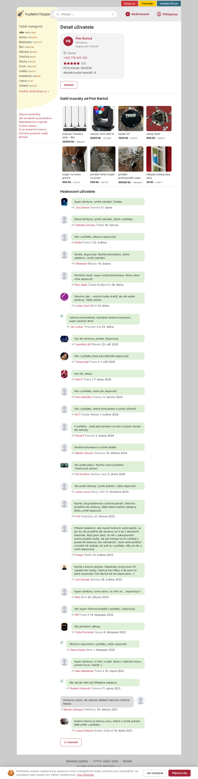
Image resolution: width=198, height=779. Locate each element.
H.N (77, 516)
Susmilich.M (82, 344)
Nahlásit (69, 84)
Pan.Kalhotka (83, 397)
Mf (77, 614)
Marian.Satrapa (73, 709)
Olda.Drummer (84, 632)
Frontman (147, 3)
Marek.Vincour (84, 453)
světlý (106, 760)
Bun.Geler (81, 284)
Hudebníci (27, 75)
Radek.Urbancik (80, 688)
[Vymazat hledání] (112, 14)
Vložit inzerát (140, 13)
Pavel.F (79, 435)
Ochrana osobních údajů (33, 133)
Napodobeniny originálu (33, 121)
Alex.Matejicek (84, 670)
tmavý (115, 760)
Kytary (25, 37)
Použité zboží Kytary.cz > (34, 91)
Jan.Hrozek (82, 579)
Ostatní (25, 85)
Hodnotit (72, 742)
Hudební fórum (169, 3)
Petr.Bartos (81, 42)
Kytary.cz (129, 3)
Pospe (79, 554)
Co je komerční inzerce (32, 129)
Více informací (85, 774)
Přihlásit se (170, 14)
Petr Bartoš (84, 38)
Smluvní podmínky (29, 114)
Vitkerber (81, 263)
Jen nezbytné (155, 773)
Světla (25, 71)
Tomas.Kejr (82, 361)
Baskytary (28, 42)
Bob (77, 597)
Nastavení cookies (77, 760)
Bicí (24, 46)
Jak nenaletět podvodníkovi (35, 118)
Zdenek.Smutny (85, 225)
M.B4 (78, 242)
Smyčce (25, 56)
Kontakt (23, 136)
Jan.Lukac (76, 326)
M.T (77, 414)
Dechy (25, 61)
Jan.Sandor (82, 207)
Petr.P (79, 379)
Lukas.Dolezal (84, 730)
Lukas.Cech (82, 305)
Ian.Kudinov (82, 474)
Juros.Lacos (82, 491)
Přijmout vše (179, 773)
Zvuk (25, 66)
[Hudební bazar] (34, 14)
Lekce (24, 80)
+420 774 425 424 (75, 57)
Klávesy (26, 51)
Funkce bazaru (28, 125)
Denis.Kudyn (78, 649)
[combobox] (85, 14)
